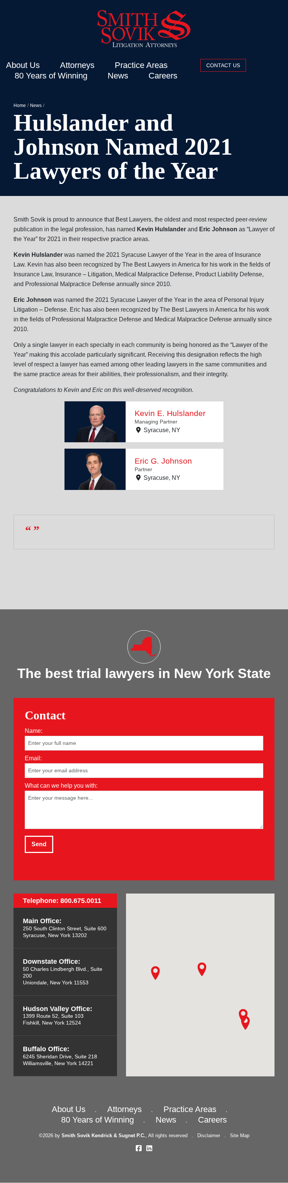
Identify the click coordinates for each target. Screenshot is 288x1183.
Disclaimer (208, 1135)
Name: (33, 731)
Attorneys (77, 65)
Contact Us (223, 65)
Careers (162, 75)
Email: (33, 758)
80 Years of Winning (51, 75)
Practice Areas (141, 65)
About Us (23, 65)
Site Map (239, 1135)
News (118, 75)
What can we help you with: (61, 785)
